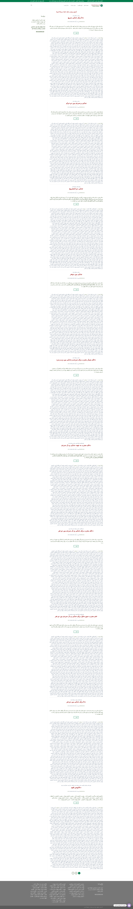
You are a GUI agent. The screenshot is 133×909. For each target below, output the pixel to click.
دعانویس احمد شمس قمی (69, 54)
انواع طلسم (80, 5)
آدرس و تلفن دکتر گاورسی (95, 466)
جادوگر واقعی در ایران (93, 479)
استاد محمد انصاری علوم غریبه (85, 47)
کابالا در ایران (70, 93)
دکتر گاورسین (78, 67)
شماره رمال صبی (72, 83)
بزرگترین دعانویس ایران (98, 49)
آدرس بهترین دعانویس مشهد (78, 37)
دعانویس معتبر (73, 61)
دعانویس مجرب (81, 60)
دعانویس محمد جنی (92, 489)
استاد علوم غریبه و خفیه (73, 46)
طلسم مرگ (55, 88)
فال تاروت (79, 91)
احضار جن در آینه (90, 40)
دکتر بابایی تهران (85, 66)
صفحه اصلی (86, 5)
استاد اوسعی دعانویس (61, 42)
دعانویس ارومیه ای (87, 56)
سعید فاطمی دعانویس (72, 69)
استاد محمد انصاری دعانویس (97, 47)
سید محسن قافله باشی (81, 70)
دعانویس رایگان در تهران (73, 57)
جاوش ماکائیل (83, 51)
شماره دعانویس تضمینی (82, 80)
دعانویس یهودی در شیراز (91, 492)
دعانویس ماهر (97, 60)
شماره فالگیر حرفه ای (77, 84)
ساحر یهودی (53, 67)
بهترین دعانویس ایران (89, 49)
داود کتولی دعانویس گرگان (86, 54)
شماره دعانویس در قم (80, 509)
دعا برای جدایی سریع (76, 18)
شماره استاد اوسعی (90, 71)
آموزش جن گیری (96, 39)
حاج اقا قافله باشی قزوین (62, 53)
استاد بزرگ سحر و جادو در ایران (85, 43)
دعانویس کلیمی (91, 488)
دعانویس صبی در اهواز (84, 59)
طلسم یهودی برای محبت (95, 91)
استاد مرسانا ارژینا (63, 47)
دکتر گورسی (72, 67)
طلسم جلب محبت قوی (78, 516)
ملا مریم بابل (63, 95)
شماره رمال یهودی (64, 83)
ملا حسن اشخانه (80, 94)
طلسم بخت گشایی (60, 87)
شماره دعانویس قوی (87, 81)
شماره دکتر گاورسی (92, 83)
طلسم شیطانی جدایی (82, 88)
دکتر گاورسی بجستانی (85, 67)
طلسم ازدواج (66, 87)
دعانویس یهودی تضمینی (70, 63)
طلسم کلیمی (65, 88)
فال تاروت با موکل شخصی (71, 91)
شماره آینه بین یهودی (99, 71)
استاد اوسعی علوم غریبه (94, 471)
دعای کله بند (91, 493)
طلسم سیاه (89, 88)
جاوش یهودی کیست (56, 51)
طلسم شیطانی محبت (73, 88)
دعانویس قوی (66, 59)
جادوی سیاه (89, 51)
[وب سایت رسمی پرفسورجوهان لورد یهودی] (97, 5)
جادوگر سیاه (58, 50)
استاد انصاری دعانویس (70, 42)
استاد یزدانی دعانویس (54, 47)
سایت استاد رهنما (90, 69)
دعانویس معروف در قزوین (65, 61)
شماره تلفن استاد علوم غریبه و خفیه (91, 73)
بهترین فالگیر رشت (86, 50)
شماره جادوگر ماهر (96, 78)
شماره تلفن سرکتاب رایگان (75, 76)
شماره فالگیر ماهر (68, 84)
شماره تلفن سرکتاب (99, 76)
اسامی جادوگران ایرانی (90, 42)
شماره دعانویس (54, 78)
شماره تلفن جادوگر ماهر (71, 73)
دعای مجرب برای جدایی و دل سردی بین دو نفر (76, 531)
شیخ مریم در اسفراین (91, 87)
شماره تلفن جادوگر (80, 73)
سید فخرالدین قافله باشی (87, 498)
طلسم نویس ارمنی (96, 90)
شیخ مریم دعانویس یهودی (81, 87)
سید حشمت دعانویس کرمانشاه (61, 69)
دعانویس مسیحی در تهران (96, 61)
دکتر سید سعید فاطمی (56, 66)
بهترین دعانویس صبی (60, 49)
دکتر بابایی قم (70, 66)
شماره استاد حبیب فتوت (81, 71)
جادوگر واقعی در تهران (96, 51)
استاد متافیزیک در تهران (54, 46)
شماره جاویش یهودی (61, 78)
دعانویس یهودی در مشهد (91, 64)
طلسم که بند (60, 88)
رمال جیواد (58, 67)
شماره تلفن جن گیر (62, 73)
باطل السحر (74, 186)
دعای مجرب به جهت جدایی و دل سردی (76, 445)
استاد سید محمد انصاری (69, 44)
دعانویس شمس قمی (63, 57)
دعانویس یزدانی (85, 63)
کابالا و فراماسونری (57, 93)
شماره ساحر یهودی (56, 83)
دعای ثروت (70, 528)
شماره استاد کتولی (72, 71)
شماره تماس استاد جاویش (75, 77)
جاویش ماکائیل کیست (92, 53)
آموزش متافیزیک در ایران (58, 39)
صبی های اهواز (73, 87)
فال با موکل (83, 91)
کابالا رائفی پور (64, 93)
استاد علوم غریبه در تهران (93, 46)
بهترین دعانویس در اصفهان (69, 49)
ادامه (76, 33)
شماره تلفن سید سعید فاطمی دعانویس (62, 76)
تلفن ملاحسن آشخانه (71, 50)
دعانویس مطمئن (80, 61)
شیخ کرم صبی (53, 86)
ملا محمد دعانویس (70, 95)
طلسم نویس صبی (79, 90)
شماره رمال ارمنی (79, 83)
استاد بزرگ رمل (95, 43)
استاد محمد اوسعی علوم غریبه (73, 47)
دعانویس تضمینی (72, 56)
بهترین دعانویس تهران (79, 49)
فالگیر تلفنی (52, 91)
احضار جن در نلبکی (83, 40)
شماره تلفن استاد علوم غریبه (86, 500)
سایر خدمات (73, 5)
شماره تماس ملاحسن (57, 77)
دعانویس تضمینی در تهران (63, 56)
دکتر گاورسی (92, 67)
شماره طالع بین (77, 512)
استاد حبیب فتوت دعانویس (73, 43)
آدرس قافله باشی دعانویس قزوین (65, 37)
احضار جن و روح (76, 40)
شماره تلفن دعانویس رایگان (94, 74)
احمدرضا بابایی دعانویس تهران (66, 40)
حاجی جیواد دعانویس (93, 482)
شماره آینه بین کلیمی (54, 70)
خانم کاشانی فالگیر (95, 54)
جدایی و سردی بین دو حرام (76, 103)
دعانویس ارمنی (61, 54)
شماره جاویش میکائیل (70, 78)
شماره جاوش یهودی (88, 78)
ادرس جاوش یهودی (56, 40)
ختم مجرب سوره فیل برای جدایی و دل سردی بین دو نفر (76, 616)
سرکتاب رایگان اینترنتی (81, 69)
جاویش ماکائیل (100, 53)
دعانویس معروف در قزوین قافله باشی (92, 490)
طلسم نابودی (78, 517)
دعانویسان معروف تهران (81, 64)
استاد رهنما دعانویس (96, 44)
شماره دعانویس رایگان (95, 81)
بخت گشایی (82, 528)
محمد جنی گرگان (86, 94)
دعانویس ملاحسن (92, 63)
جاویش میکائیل (85, 53)
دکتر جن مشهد (64, 66)
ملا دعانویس (67, 94)
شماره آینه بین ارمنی (72, 70)
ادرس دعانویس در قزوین (90, 469)
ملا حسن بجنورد (73, 94)
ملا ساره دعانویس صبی (72, 523)
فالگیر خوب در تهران (99, 93)
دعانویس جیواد (97, 57)
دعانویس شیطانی (99, 59)
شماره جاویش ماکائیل (79, 78)
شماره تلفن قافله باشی (93, 77)
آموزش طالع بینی (81, 39)
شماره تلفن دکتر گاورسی (56, 74)
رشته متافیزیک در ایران (65, 67)
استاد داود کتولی (64, 43)
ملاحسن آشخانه (94, 97)
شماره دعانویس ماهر (78, 81)
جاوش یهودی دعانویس (64, 51)
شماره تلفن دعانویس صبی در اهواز (82, 74)
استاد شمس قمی (60, 44)
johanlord (71, 21)
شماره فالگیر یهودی (78, 513)
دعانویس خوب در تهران (83, 57)
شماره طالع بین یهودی (86, 84)
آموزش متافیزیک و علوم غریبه (90, 468)
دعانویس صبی (92, 59)
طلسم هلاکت (76, 519)
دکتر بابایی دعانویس (77, 66)
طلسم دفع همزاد (95, 88)
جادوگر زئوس (64, 50)
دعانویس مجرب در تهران (73, 60)
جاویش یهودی (78, 53)
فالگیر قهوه (92, 93)
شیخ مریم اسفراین (99, 87)
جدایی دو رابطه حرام (76, 15)
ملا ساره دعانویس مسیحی (89, 95)
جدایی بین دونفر (76, 274)
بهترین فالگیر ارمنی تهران (95, 50)
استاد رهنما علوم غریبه (78, 44)
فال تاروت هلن (63, 91)
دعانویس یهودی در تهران (60, 63)
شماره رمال (85, 83)
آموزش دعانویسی (88, 39)
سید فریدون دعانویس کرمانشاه (92, 70)
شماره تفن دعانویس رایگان (62, 71)
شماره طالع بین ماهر (95, 84)
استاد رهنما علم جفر (87, 44)
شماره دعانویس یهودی (77, 510)
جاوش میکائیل (77, 51)
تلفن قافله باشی (79, 50)
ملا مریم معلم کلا (74, 524)
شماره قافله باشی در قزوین (94, 86)
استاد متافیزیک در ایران (64, 46)
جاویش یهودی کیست (72, 53)
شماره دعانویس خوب (73, 80)
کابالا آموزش (76, 93)
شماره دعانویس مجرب (68, 81)
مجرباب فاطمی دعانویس (95, 94)
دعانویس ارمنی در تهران (95, 483)
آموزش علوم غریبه (74, 39)
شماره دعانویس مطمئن (59, 81)
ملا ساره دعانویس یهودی (79, 95)
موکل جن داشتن (87, 97)
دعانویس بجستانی (79, 56)
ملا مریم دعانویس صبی (55, 95)
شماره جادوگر (80, 506)
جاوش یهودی (71, 51)
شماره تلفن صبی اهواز (82, 505)
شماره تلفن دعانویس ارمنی (87, 502)
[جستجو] (31, 5)
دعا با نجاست (77, 54)
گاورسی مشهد (77, 522)
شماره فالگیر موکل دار (60, 84)
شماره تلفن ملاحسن (85, 77)
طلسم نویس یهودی (56, 90)
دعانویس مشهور (87, 61)
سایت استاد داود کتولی (98, 69)
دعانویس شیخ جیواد (55, 57)
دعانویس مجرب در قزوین (63, 60)
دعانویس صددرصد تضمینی (75, 59)
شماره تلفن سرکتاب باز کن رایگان (87, 76)
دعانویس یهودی (78, 63)
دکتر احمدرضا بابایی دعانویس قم (95, 66)
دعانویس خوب (91, 57)
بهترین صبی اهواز (93, 478)
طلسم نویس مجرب (72, 90)
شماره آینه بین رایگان (63, 70)
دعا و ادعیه (66, 5)
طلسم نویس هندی (64, 90)
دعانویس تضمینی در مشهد (95, 485)
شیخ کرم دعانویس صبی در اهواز (62, 86)
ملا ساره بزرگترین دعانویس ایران (57, 94)
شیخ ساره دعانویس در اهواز (74, 86)
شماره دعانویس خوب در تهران (62, 80)
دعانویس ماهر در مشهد (89, 60)
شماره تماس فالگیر (65, 77)
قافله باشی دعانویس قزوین (84, 93)
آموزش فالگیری (67, 39)
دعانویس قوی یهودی (59, 59)
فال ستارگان (57, 91)
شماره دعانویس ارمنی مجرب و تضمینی (95, 80)
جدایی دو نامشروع (76, 189)
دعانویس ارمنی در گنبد (95, 56)
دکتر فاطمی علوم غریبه (86, 495)
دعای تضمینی (56, 64)
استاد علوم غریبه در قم (83, 46)
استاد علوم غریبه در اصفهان (95, 473)
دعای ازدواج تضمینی (63, 64)
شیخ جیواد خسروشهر (85, 86)
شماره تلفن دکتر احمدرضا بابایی (68, 74)
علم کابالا (88, 91)
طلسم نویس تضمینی (88, 90)
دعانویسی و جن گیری (72, 64)
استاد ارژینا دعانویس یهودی (80, 42)
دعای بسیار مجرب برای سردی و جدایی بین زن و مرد (76, 360)
